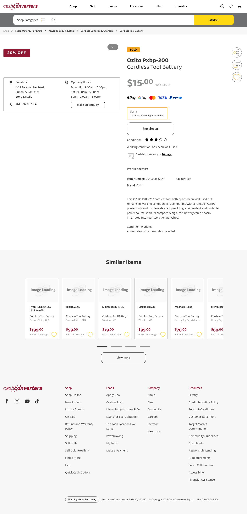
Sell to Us (71, 443)
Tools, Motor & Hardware (28, 30)
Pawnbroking (114, 436)
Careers (153, 416)
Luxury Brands (74, 409)
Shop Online (73, 395)
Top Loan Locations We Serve (121, 426)
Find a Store (73, 458)
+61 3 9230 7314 (26, 104)
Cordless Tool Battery (131, 30)
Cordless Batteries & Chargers (97, 30)
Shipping (71, 436)
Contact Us (155, 409)
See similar (150, 129)
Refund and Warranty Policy (79, 426)
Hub (159, 6)
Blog (150, 402)
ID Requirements (200, 458)
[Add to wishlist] (237, 77)
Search (214, 19)
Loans (112, 6)
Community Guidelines (203, 436)
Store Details (24, 96)
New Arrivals (73, 402)
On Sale (70, 416)
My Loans (112, 443)
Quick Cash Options (78, 472)
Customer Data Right (202, 416)
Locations (137, 6)
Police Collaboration (201, 465)
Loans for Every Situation (122, 416)
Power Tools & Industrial (61, 30)
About (151, 395)
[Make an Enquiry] (237, 65)
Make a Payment (117, 450)
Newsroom (155, 431)
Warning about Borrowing (82, 499)
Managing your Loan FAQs (123, 409)
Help (68, 465)
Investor (181, 6)
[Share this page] (237, 52)
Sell (92, 6)
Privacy (193, 395)
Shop (73, 6)
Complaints (196, 443)
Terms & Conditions (201, 409)
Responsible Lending (202, 450)
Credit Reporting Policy (203, 402)
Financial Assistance (202, 479)
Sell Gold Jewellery (77, 450)
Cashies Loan (114, 402)
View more (123, 357)
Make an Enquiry (88, 105)
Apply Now (113, 395)
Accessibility (197, 472)
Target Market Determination (198, 426)
